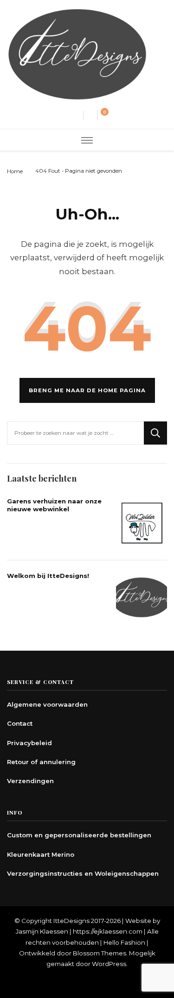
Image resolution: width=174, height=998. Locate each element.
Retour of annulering (41, 762)
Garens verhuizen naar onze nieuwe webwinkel (54, 505)
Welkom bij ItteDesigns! (48, 575)
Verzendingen (30, 781)
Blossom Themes (99, 953)
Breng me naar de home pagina (87, 390)
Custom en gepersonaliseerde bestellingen (79, 835)
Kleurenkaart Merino (40, 854)
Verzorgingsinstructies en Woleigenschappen (83, 873)
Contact (19, 723)
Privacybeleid (29, 743)
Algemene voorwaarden (47, 704)
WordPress (109, 963)
